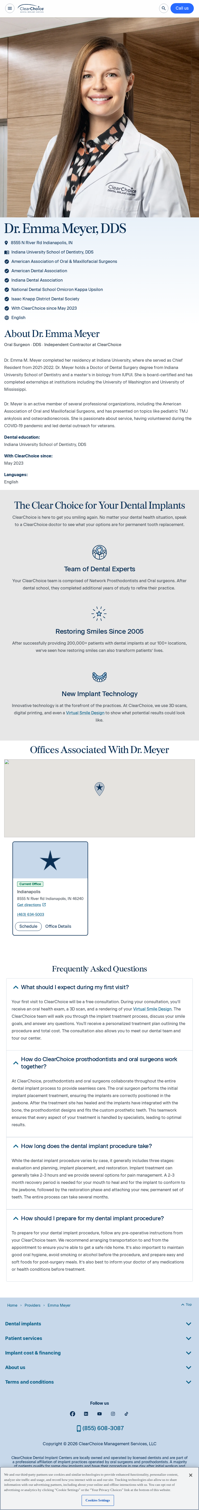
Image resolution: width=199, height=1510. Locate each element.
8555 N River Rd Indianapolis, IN (42, 242)
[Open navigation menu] (10, 8)
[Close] (190, 1475)
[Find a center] (163, 8)
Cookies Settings (98, 1500)
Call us (182, 8)
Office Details (58, 926)
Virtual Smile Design (85, 712)
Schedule (28, 926)
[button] (99, 789)
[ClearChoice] (31, 8)
